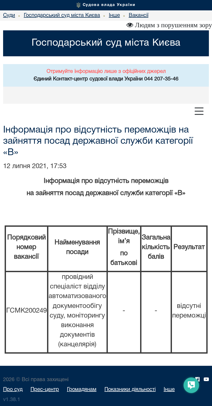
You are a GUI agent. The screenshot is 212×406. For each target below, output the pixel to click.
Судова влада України (109, 5)
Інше (169, 389)
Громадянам (81, 389)
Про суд (12, 389)
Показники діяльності (130, 389)
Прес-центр (45, 389)
